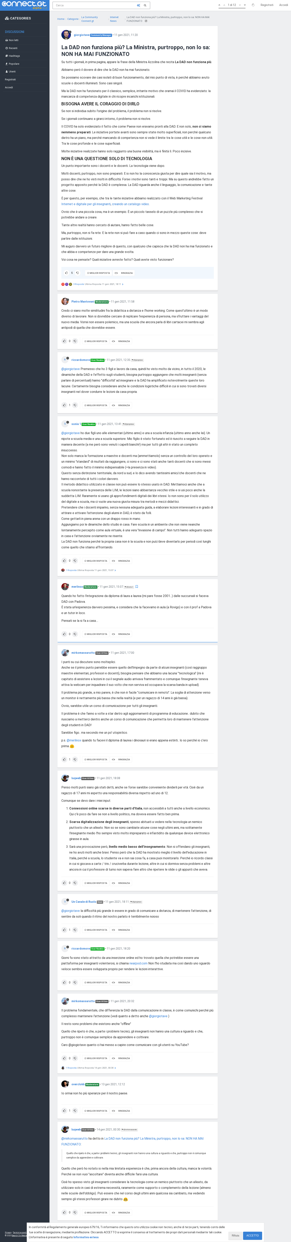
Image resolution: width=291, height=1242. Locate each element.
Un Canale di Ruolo (83, 901)
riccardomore (80, 359)
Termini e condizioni (22, 1232)
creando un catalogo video (130, 204)
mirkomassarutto (83, 652)
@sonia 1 (129, 587)
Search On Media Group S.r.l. (24, 1235)
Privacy (8, 1232)
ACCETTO (252, 1235)
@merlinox (74, 740)
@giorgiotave (138, 360)
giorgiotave (81, 35)
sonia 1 (76, 424)
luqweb (76, 778)
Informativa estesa (86, 1237)
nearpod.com (138, 963)
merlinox (77, 586)
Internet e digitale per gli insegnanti (86, 204)
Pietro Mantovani (82, 301)
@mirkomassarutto (130, 1129)
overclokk (78, 1084)
